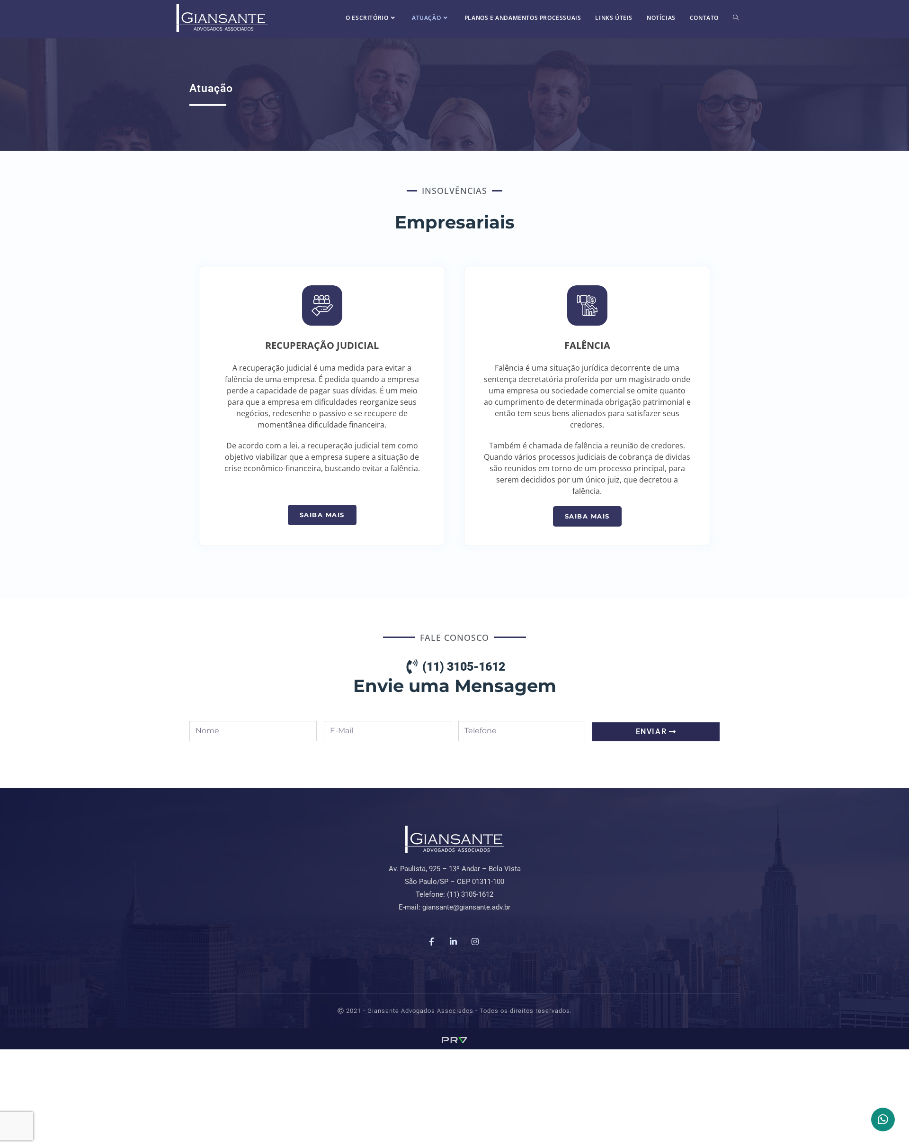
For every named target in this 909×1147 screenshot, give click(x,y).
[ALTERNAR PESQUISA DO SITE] (736, 18)
